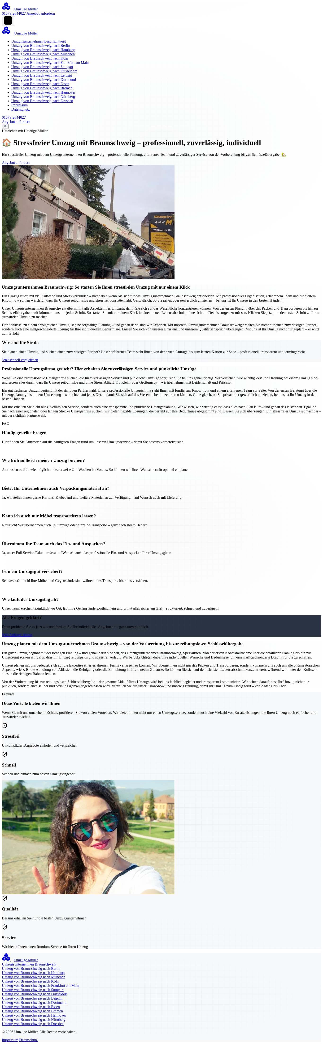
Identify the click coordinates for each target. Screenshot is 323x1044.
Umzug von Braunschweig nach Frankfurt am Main (50, 63)
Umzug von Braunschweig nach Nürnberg (43, 97)
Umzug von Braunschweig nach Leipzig (41, 75)
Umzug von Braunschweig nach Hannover (43, 92)
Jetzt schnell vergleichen (20, 360)
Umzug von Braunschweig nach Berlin (40, 45)
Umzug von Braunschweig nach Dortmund (43, 80)
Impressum (19, 105)
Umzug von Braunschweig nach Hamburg (43, 50)
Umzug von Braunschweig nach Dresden (42, 101)
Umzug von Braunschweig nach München (43, 54)
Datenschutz (20, 109)
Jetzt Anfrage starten (17, 635)
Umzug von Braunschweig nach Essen (40, 84)
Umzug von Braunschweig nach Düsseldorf (44, 71)
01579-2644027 (14, 13)
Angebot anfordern (40, 13)
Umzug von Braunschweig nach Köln (39, 58)
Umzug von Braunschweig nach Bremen (41, 88)
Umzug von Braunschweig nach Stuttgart (42, 67)
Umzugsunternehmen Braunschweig (38, 41)
